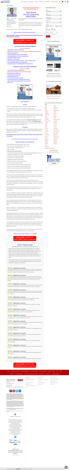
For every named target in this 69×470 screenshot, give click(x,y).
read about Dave (23, 35)
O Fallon (55, 113)
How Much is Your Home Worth (13, 59)
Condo (52, 32)
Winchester (55, 143)
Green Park (47, 136)
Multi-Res (48, 34)
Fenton (46, 127)
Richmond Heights (57, 119)
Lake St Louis (47, 146)
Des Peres (46, 122)
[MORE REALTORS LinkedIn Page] (19, 390)
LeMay (55, 105)
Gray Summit (47, 134)
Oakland (55, 114)
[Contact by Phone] (65, 1)
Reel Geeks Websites (15, 455)
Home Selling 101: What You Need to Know (16, 49)
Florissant (46, 130)
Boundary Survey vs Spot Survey (14, 73)
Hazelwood (46, 139)
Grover (46, 137)
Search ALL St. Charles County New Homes (54, 96)
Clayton (46, 116)
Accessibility (24, 468)
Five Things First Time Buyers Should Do (16, 78)
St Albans (55, 122)
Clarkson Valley (47, 114)
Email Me (9, 26)
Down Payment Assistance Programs (53, 152)
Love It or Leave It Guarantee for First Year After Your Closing (19, 71)
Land (57, 32)
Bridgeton (46, 111)
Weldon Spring (56, 137)
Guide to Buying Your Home (13, 76)
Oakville (55, 116)
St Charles (55, 123)
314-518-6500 (33, 233)
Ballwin (46, 108)
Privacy (31, 468)
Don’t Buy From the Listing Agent (14, 74)
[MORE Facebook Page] (10, 390)
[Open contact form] (62, 1)
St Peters (55, 127)
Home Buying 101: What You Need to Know (16, 70)
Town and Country (57, 130)
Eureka (46, 125)
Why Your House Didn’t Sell (13, 53)
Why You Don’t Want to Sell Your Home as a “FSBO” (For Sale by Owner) (21, 60)
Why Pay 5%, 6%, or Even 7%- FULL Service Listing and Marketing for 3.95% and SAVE (24, 51)
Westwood (55, 140)
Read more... (33, 272)
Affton (46, 105)
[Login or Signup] (67, 1)
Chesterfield (47, 113)
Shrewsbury (55, 120)
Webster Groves (56, 136)
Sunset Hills (55, 128)
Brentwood (46, 110)
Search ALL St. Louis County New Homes (53, 98)
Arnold (46, 107)
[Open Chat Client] (66, 467)
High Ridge (46, 140)
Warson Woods (56, 133)
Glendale (46, 133)
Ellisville (46, 123)
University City (56, 131)
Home (48, 32)
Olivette (55, 117)
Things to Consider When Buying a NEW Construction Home (19, 81)
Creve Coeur (47, 119)
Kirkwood (46, 143)
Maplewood (55, 108)
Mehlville (55, 111)
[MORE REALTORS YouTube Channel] (13, 390)
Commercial (54, 34)
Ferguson (46, 128)
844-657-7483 (8, 384)
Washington (55, 134)
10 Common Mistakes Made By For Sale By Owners (17, 62)
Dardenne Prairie (47, 120)
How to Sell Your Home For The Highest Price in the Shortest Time (20, 63)
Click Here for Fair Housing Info (15, 416)
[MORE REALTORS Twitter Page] (16, 390)
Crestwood (46, 117)
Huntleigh (46, 142)
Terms (28, 468)
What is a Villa (10, 82)
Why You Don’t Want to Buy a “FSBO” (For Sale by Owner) (19, 79)
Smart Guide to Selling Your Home (14, 57)
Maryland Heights (56, 110)
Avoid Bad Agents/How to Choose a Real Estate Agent (18, 56)
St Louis (55, 125)
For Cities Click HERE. (50, 148)
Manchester (55, 107)
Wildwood (55, 142)
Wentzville (55, 139)
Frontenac (46, 131)
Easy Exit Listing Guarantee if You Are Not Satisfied (17, 54)
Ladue (46, 145)
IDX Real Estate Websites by (11, 468)
